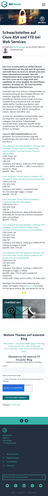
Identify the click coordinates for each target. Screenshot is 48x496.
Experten (30, 286)
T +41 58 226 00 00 (9, 443)
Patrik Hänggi (19, 47)
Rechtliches (32, 492)
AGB (13, 492)
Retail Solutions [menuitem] (12, 454)
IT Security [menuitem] (10, 466)
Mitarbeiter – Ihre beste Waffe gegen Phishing (24, 343)
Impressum (21, 492)
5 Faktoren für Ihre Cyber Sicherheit (24, 346)
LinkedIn (25, 49)
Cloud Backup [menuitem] (11, 462)
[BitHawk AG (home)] (11, 5)
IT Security (15, 405)
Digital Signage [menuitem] (12, 458)
